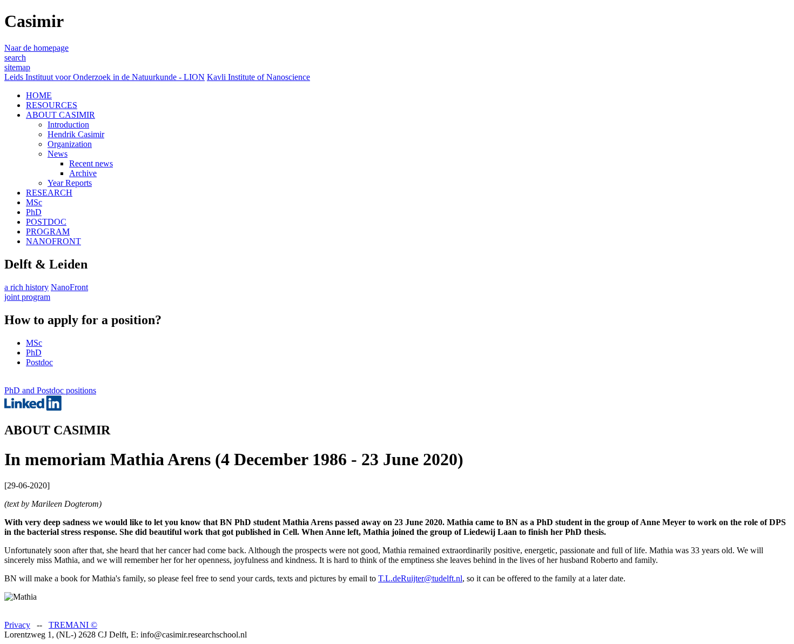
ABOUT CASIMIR (60, 114)
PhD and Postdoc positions (50, 390)
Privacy (17, 624)
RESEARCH (49, 192)
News (58, 153)
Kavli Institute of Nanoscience (258, 77)
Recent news (91, 163)
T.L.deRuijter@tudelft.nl (420, 578)
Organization (70, 144)
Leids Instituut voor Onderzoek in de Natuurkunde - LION (104, 77)
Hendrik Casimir (76, 134)
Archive (83, 173)
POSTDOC (46, 221)
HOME (39, 95)
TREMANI (73, 624)
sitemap (17, 67)
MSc (34, 202)
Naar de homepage (36, 47)
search (15, 57)
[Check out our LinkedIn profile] (33, 407)
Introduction (68, 124)
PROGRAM (48, 231)
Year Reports (70, 182)
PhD (34, 212)
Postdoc (39, 362)
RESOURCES (51, 105)
